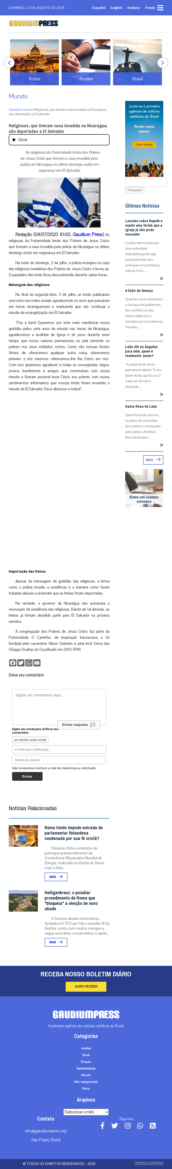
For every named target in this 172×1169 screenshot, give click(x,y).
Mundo (18, 96)
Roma (86, 1089)
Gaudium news (19, 109)
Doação (86, 1062)
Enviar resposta (75, 724)
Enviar (27, 776)
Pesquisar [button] (135, 190)
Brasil (86, 1055)
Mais (53, 877)
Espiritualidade (86, 1069)
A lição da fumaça (139, 290)
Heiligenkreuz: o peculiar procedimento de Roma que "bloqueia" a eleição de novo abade (71, 901)
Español (98, 7)
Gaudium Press (88, 234)
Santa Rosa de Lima (141, 406)
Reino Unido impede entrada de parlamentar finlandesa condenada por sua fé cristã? (74, 833)
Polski (150, 7)
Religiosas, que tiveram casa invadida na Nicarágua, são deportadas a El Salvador (58, 129)
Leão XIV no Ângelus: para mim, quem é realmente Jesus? (141, 351)
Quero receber (86, 987)
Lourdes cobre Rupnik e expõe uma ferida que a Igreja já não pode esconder (144, 228)
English (116, 7)
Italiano (133, 7)
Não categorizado (86, 1082)
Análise (86, 1048)
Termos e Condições (148, 1163)
